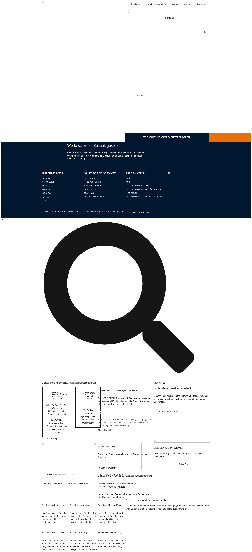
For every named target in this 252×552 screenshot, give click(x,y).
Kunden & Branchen (156, 4)
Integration (90, 178)
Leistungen (136, 4)
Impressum (131, 193)
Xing (44, 201)
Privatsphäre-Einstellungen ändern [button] (144, 197)
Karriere (201, 4)
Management (48, 182)
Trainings (89, 193)
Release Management (94, 197)
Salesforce (57, 399)
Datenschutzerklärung (138, 186)
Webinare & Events (67, 475)
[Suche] (165, 95)
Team (44, 186)
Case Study (57, 393)
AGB (128, 182)
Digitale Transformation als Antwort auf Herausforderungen (69, 383)
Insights (174, 4)
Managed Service (92, 186)
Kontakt (130, 178)
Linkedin (45, 198)
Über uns (187, 4)
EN (205, 32)
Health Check (91, 189)
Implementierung (92, 182)
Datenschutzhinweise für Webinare (144, 189)
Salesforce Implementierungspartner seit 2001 (147, 500)
